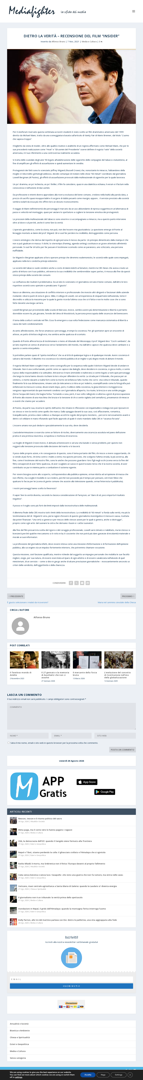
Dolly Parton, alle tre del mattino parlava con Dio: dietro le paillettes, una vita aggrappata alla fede (67, 920)
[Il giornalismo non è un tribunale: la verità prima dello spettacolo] (13, 899)
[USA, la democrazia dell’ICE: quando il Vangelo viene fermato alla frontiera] (13, 842)
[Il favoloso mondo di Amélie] (24, 659)
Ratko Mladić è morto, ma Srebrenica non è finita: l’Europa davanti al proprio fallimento (61, 863)
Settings (118, 1074)
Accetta (87, 1074)
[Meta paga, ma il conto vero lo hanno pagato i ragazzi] (13, 831)
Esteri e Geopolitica (38, 844)
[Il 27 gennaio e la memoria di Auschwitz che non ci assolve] (55, 659)
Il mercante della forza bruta (85, 673)
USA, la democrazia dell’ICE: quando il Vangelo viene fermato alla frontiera (55, 841)
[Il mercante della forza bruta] (87, 659)
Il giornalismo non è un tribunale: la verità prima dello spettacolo (50, 897)
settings (18, 1077)
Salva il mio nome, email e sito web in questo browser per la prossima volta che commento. (54, 742)
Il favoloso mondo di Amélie (20, 673)
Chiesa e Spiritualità (38, 889)
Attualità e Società (37, 821)
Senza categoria (18, 1058)
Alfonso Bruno (58, 41)
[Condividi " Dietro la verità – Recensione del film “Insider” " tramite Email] (82, 583)
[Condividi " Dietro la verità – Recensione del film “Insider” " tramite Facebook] (71, 583)
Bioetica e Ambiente (20, 1030)
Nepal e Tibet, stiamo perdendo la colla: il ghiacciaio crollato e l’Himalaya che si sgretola (61, 852)
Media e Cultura (89, 41)
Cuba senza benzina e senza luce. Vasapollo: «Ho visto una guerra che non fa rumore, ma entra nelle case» (70, 875)
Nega (103, 1074)
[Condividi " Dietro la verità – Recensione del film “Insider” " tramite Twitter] (76, 583)
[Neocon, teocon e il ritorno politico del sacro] (13, 820)
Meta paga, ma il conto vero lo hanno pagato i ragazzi (45, 830)
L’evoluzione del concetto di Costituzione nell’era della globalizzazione (117, 675)
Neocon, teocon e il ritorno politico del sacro (40, 818)
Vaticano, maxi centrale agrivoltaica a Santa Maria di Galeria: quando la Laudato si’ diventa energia (67, 886)
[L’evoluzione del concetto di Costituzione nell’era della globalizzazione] (118, 659)
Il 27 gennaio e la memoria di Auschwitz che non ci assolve (55, 675)
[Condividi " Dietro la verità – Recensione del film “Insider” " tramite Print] (87, 583)
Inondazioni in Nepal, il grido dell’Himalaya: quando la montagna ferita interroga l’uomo (62, 908)
